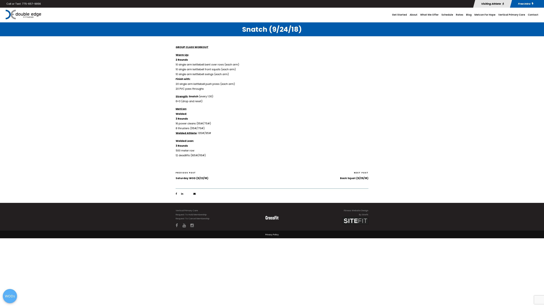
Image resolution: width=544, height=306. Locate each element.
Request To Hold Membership (191, 214)
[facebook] (177, 225)
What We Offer (429, 14)
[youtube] (184, 225)
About (413, 14)
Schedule (447, 14)
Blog (469, 14)
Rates (459, 14)
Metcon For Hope (484, 14)
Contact (533, 14)
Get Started (399, 14)
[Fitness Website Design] (355, 220)
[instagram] (192, 225)
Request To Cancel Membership (193, 218)
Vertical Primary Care (511, 14)
